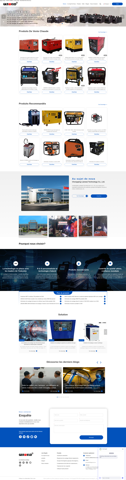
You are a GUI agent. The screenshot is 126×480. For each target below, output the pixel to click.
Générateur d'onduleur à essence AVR (52, 161)
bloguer (87, 3)
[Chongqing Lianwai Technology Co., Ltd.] (10, 4)
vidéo (83, 3)
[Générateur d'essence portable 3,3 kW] (105, 297)
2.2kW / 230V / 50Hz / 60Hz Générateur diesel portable (74, 130)
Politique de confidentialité (24, 478)
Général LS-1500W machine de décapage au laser (29, 161)
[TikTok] (28, 436)
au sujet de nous (71, 3)
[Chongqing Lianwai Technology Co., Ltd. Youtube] (23, 462)
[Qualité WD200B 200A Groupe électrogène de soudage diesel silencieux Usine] (51, 118)
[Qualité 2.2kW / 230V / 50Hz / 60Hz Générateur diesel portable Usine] (74, 118)
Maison (64, 3)
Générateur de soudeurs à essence (96, 161)
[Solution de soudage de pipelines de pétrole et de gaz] (63, 330)
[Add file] (100, 477)
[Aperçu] (26, 456)
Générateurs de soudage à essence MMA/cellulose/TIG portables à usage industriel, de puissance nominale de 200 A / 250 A (29, 88)
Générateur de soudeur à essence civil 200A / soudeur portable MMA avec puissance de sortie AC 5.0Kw (96, 130)
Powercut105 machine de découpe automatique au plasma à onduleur (29, 130)
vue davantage (102, 32)
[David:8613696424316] (31, 436)
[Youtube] (24, 436)
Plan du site (33, 478)
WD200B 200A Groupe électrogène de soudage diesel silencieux (52, 130)
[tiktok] (27, 462)
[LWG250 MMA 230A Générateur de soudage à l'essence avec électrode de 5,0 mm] (60, 297)
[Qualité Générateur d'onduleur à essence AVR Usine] (51, 148)
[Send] (123, 477)
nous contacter (94, 3)
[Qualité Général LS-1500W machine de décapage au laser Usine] (29, 148)
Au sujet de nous (45, 455)
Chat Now (29, 61)
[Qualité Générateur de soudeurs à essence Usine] (96, 148)
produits (79, 3)
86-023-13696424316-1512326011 (94, 457)
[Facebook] (20, 436)
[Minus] (123, 449)
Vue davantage (32, 351)
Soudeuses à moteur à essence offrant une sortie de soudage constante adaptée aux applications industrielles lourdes (97, 88)
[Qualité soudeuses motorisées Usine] (63, 26)
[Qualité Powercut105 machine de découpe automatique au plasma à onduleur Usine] (29, 118)
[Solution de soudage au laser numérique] (93, 330)
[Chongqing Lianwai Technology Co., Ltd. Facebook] (20, 462)
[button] (60, 23)
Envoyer (91, 437)
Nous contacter (44, 463)
